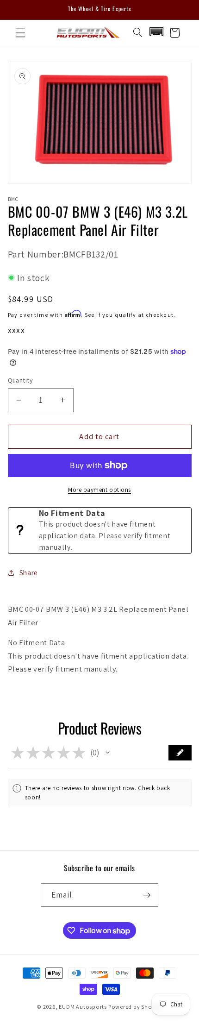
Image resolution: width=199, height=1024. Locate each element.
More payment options (99, 490)
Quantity (20, 380)
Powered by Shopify (135, 1006)
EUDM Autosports (83, 1006)
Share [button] (28, 572)
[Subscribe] (147, 895)
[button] (20, 33)
